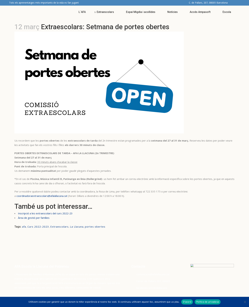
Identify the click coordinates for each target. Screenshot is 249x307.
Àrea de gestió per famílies (33, 217)
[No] (244, 302)
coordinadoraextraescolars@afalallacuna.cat (42, 196)
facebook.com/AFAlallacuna (151, 288)
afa (24, 226)
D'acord (187, 301)
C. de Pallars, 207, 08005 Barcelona (208, 2)
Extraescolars (59, 226)
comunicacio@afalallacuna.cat (153, 274)
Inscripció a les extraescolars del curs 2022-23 (45, 213)
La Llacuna (77, 226)
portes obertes (95, 226)
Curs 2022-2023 (38, 226)
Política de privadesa (207, 301)
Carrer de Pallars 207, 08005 (153, 281)
